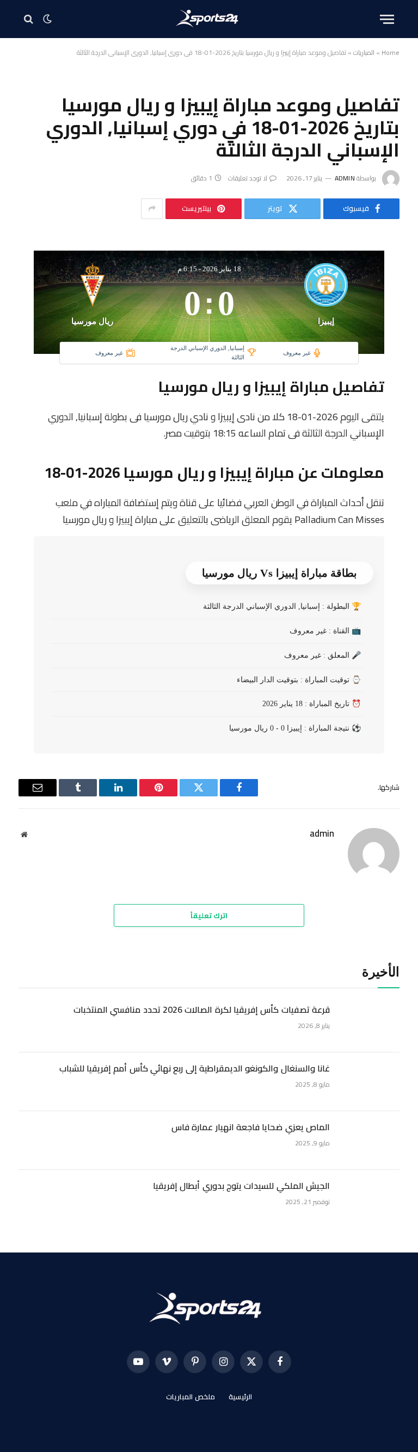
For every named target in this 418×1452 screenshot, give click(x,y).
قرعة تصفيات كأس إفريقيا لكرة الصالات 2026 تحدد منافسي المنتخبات (201, 1010)
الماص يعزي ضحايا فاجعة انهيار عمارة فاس (250, 1127)
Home (390, 52)
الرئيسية (240, 1396)
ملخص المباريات (190, 1396)
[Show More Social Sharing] (152, 208)
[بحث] (29, 19)
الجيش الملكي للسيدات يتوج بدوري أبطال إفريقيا (241, 1186)
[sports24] (209, 19)
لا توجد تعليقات (247, 178)
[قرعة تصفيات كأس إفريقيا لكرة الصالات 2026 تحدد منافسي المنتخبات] (369, 1023)
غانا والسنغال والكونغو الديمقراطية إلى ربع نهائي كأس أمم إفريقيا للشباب (194, 1068)
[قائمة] (387, 19)
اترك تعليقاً (209, 915)
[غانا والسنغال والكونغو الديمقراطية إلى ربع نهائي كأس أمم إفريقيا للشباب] (369, 1081)
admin (345, 178)
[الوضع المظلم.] (47, 19)
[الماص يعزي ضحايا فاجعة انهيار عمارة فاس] (369, 1140)
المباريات (363, 52)
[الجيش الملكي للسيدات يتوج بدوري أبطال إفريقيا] (369, 1199)
